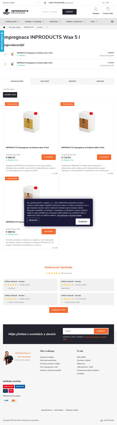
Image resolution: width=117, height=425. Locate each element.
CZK (107, 3)
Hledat (69, 12)
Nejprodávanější (17, 81)
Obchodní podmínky (48, 360)
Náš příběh (81, 357)
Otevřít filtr (10, 95)
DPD (11, 391)
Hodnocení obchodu (58, 267)
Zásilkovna (8, 386)
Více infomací (62, 215)
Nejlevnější (44, 81)
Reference (81, 363)
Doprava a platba (9, 3)
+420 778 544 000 (24, 357)
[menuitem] (12, 21)
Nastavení (33, 220)
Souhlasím (82, 221)
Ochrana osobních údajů (50, 363)
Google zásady (75, 215)
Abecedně (100, 81)
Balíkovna (20, 386)
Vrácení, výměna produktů (50, 370)
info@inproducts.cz (23, 353)
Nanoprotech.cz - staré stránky (52, 410)
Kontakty (80, 373)
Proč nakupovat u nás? (49, 367)
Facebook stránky (72, 410)
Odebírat (101, 331)
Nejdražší (72, 81)
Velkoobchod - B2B (85, 367)
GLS (5, 391)
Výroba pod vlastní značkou (88, 370)
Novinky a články (84, 360)
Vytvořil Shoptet (108, 420)
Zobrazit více (58, 310)
